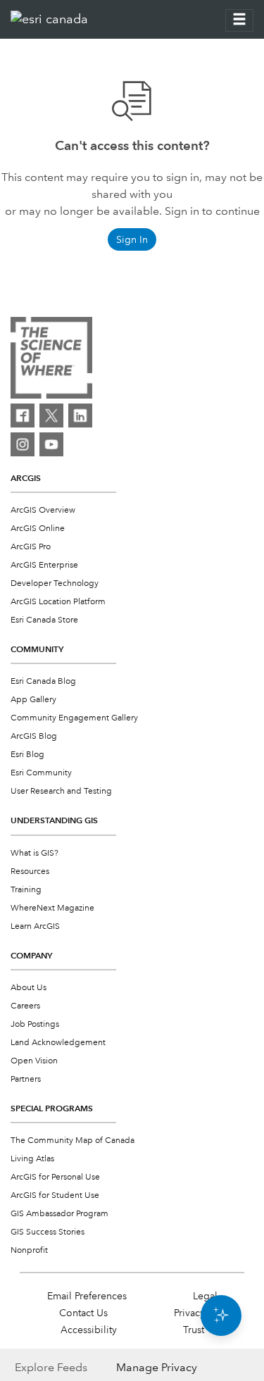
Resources (30, 871)
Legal (205, 1295)
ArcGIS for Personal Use (55, 1177)
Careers (25, 1006)
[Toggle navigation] (239, 20)
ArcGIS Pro (31, 547)
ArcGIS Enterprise (44, 565)
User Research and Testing (61, 791)
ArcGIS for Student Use (55, 1195)
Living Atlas (32, 1159)
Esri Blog (27, 754)
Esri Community (41, 773)
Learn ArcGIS (35, 926)
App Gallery (33, 699)
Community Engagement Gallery (74, 718)
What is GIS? (34, 853)
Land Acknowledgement (58, 1042)
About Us (28, 987)
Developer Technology (55, 583)
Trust (193, 1329)
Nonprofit (29, 1250)
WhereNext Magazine (52, 908)
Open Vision (34, 1061)
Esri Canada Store (44, 620)
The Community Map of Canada (72, 1140)
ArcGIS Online (38, 528)
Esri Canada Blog (43, 681)
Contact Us (83, 1312)
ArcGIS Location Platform (58, 601)
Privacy (189, 1312)
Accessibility (89, 1329)
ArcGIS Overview (43, 510)
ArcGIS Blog (34, 736)
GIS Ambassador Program (59, 1213)
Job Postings (35, 1024)
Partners (26, 1079)
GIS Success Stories (47, 1232)
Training (26, 890)
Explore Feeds (51, 1367)
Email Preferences (87, 1295)
